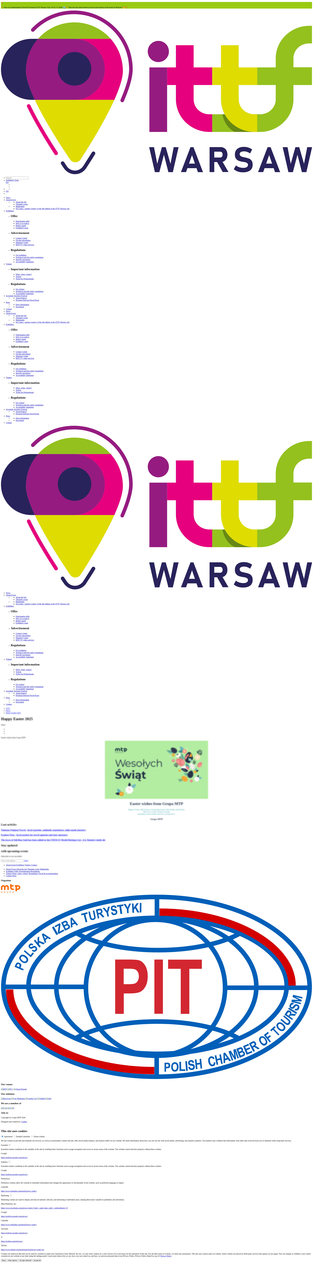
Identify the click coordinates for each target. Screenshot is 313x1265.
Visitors (9, 264)
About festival (21, 298)
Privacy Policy (166, 1256)
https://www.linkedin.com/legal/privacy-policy (19, 1191)
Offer (16, 871)
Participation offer (22, 221)
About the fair (21, 202)
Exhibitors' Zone (12, 180)
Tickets (18, 277)
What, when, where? (24, 274)
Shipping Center (22, 243)
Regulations (35, 871)
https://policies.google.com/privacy (14, 1158)
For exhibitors (21, 255)
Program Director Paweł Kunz (27, 300)
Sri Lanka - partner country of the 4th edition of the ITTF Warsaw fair (42, 209)
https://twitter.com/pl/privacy (12, 1241)
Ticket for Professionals (25, 279)
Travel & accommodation (48, 874)
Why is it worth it (22, 223)
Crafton (24, 1122)
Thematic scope (22, 204)
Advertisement (24, 871)
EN (7, 182)
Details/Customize (23, 1136)
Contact (9, 309)
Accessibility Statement (25, 262)
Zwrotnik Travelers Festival (16, 296)
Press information (22, 305)
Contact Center (21, 238)
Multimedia (20, 206)
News (8, 198)
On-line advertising (23, 240)
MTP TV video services (25, 245)
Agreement (8, 1136)
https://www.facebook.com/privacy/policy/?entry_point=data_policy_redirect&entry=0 (34, 1208)
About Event (11, 200)
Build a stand (21, 226)
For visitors (20, 289)
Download (20, 307)
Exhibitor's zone (22, 228)
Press (8, 302)
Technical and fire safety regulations (29, 257)
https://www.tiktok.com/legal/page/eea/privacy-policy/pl (22, 1250)
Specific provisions (23, 260)
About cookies (39, 1136)
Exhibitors (10, 211)
